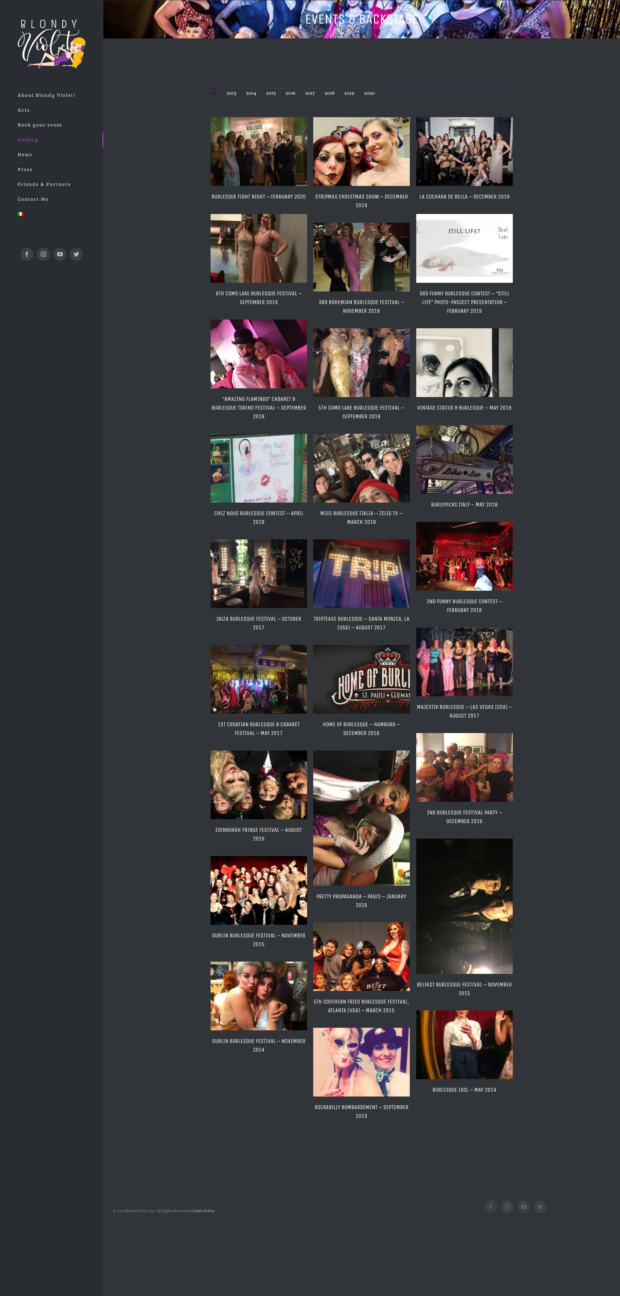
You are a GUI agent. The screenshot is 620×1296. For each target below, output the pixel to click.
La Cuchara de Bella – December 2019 (464, 196)
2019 (349, 93)
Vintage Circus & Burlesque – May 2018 (464, 407)
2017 (310, 93)
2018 (330, 93)
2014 (251, 93)
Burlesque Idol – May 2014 (464, 1089)
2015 (271, 93)
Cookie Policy (202, 1211)
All (214, 94)
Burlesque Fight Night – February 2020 (259, 196)
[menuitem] (51, 95)
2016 (290, 93)
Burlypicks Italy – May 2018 (464, 504)
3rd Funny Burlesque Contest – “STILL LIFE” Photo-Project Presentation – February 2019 (464, 302)
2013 (231, 93)
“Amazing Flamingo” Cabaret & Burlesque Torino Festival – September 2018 (259, 407)
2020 (369, 93)
